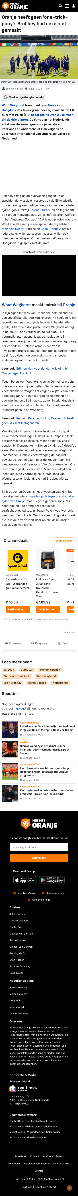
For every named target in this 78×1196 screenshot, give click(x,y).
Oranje (69, 304)
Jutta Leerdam (17, 914)
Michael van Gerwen (21, 946)
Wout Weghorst (13, 105)
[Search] (60, 6)
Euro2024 (27, 670)
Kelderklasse (53, 1131)
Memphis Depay (13, 229)
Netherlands (60, 683)
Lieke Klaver (16, 972)
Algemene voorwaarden (36, 1163)
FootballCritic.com (19, 1121)
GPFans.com (32, 1126)
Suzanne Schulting (19, 966)
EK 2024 (9, 670)
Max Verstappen (18, 920)
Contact (34, 1156)
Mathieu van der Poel (21, 933)
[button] (73, 6)
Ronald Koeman (18, 987)
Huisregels (14, 1163)
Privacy (60, 1156)
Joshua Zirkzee (40, 210)
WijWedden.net (35, 1131)
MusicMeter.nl (17, 1131)
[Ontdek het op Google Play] (52, 880)
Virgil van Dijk (16, 1007)
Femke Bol (15, 927)
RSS (67, 1163)
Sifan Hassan (16, 959)
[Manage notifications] (69, 1188)
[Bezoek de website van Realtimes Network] (23, 1088)
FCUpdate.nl (16, 1126)
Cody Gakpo (16, 1000)
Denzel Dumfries (18, 1013)
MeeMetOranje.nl (36, 1137)
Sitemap (39, 1170)
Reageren (41, 643)
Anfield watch (17, 1137)
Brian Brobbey (50, 229)
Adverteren (21, 1156)
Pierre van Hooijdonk (17, 676)
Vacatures (47, 1156)
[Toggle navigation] (67, 6)
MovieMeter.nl (49, 1126)
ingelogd (20, 708)
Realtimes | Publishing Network (39, 1186)
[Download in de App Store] (24, 880)
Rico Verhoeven (18, 940)
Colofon (57, 1163)
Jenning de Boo (18, 953)
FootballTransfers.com (43, 1121)
